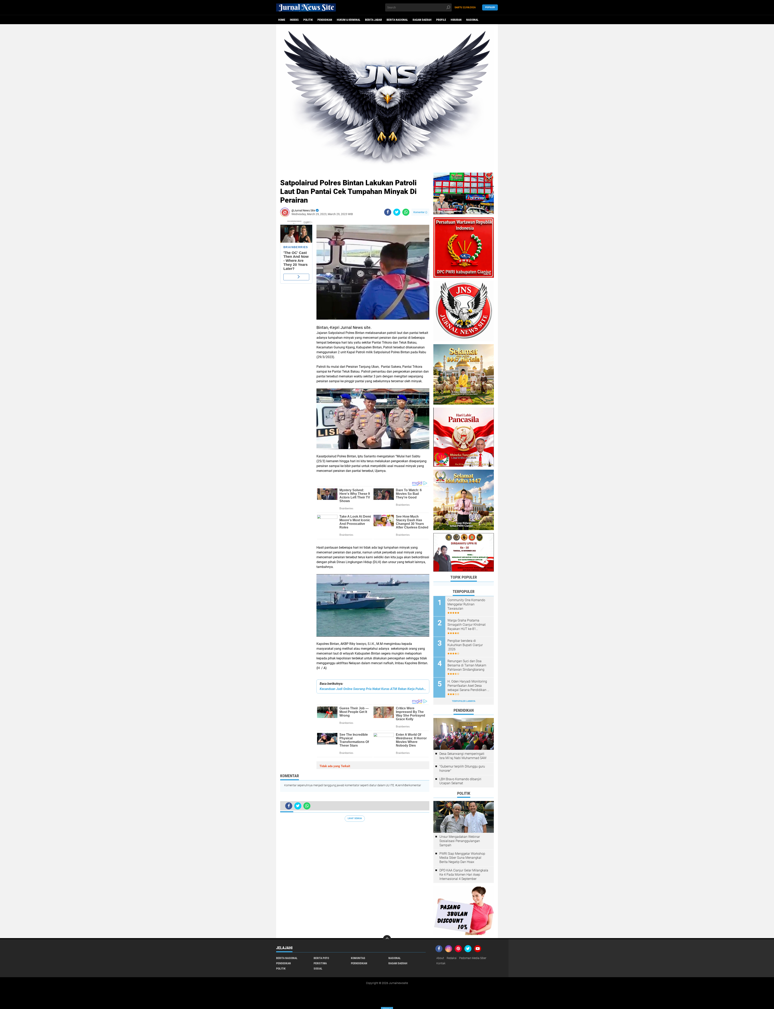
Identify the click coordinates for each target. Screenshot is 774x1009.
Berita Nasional (397, 19)
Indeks (294, 19)
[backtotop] (387, 939)
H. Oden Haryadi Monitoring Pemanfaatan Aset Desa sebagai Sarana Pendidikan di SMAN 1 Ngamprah (468, 686)
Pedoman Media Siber (472, 958)
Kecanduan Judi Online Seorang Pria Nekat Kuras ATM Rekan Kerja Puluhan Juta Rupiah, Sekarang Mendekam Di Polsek (373, 689)
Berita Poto (321, 958)
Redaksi (452, 958)
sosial (318, 968)
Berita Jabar (373, 19)
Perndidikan (359, 963)
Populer (490, 7)
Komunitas (358, 958)
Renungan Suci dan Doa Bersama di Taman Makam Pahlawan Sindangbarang (466, 665)
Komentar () (420, 212)
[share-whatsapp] (405, 212)
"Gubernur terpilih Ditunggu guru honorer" (462, 769)
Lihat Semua (355, 818)
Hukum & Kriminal (348, 19)
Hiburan (456, 19)
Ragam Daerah (422, 19)
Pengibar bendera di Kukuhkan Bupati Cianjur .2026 (465, 645)
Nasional (472, 19)
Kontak (440, 963)
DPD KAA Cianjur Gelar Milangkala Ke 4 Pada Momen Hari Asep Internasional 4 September (463, 874)
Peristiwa (320, 963)
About (440, 958)
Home (281, 19)
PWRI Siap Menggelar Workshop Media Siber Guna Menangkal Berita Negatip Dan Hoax (462, 858)
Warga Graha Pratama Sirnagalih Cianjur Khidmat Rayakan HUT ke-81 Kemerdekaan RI (466, 624)
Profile (441, 19)
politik (308, 19)
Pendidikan (324, 19)
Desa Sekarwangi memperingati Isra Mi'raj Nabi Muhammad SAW (462, 756)
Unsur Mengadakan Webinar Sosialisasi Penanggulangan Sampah (459, 841)
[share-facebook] (387, 212)
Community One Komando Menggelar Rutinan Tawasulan (466, 604)
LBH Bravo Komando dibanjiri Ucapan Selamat (460, 781)
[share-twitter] (396, 212)
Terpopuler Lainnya (463, 701)
